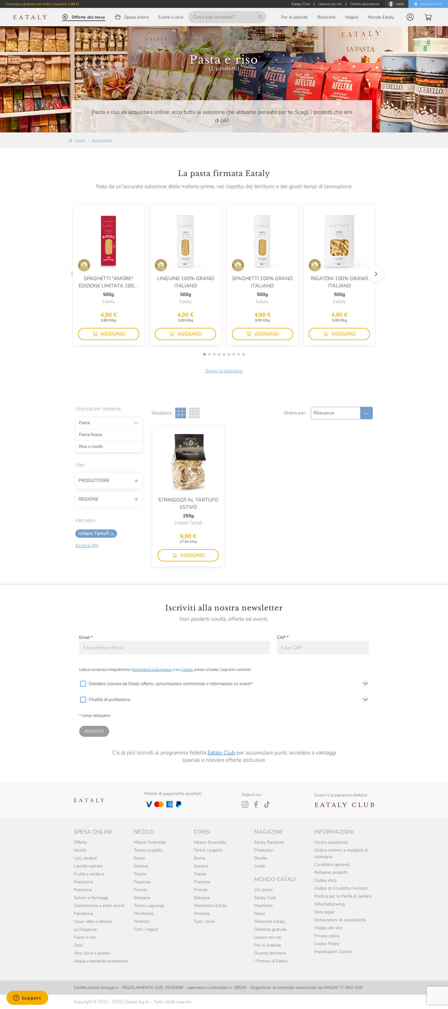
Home (80, 140)
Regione (88, 499)
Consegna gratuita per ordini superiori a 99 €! (42, 4)
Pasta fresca (90, 435)
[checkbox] (83, 683)
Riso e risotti (91, 447)
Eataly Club (221, 752)
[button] (410, 17)
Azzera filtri (86, 545)
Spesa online (102, 140)
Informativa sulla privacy (152, 669)
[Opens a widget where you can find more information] (27, 998)
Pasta (84, 423)
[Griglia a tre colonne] (180, 413)
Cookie (187, 669)
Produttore (93, 480)
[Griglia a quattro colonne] (194, 413)
